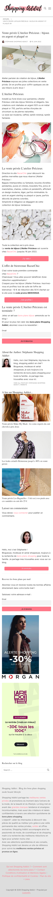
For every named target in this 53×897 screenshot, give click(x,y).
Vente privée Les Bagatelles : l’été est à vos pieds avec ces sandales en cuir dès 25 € (25, 499)
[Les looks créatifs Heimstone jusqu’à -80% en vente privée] (26, 445)
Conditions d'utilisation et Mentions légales (26, 873)
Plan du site (45, 876)
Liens (27, 879)
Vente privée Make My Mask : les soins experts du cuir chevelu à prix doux (26, 425)
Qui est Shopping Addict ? (18, 866)
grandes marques (20, 807)
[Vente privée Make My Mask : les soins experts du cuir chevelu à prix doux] (26, 407)
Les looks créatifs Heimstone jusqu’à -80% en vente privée (25, 462)
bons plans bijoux (26, 315)
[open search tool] (45, 8)
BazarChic (22, 173)
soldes (35, 826)
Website (23, 385)
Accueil (6, 19)
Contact (41, 870)
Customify (26, 893)
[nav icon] (49, 8)
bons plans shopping (26, 556)
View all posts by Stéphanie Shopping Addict (29, 384)
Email (4, 330)
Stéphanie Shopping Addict (16, 41)
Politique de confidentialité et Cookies (20, 876)
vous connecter (20, 513)
